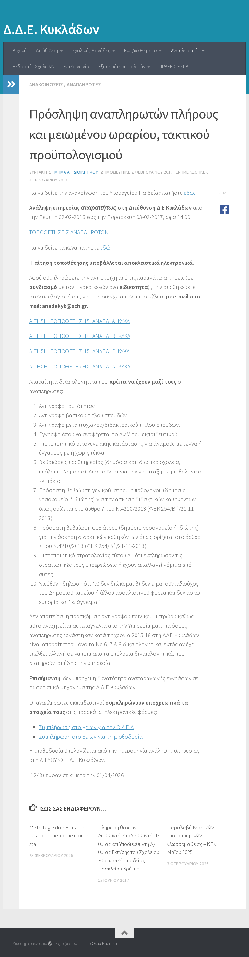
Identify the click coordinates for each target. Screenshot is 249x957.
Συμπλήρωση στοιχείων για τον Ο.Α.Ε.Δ (86, 727)
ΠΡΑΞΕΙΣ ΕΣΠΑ (173, 66)
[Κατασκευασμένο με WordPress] (50, 943)
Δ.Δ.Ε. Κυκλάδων (51, 29)
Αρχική (20, 50)
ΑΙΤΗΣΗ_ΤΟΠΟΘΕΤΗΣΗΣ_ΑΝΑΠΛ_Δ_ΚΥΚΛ (79, 366)
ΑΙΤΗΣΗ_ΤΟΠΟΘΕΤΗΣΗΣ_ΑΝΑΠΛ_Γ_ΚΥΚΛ (79, 351)
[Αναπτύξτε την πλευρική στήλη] (11, 84)
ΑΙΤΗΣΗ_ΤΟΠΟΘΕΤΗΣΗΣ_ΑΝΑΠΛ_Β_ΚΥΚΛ (79, 336)
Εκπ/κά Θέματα (140, 50)
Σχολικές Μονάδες (91, 50)
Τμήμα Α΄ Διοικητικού (75, 172)
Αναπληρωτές (185, 50)
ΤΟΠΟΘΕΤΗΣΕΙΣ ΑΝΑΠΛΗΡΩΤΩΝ (69, 232)
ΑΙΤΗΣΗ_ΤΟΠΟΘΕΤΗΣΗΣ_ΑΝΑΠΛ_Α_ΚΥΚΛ (79, 321)
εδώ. (189, 192)
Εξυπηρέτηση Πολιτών (121, 66)
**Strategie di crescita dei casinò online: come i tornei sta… (59, 835)
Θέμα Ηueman (104, 943)
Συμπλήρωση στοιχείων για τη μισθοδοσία (91, 736)
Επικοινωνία (76, 66)
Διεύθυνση (47, 50)
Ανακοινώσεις (46, 84)
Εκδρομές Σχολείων (33, 66)
